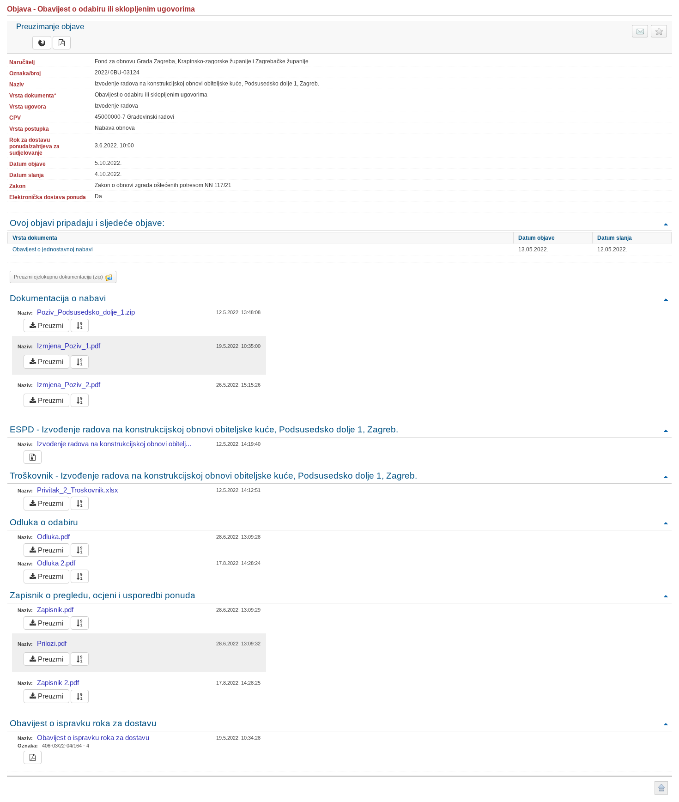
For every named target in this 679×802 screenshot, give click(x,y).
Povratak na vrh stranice (661, 788)
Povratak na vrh (666, 224)
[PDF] (62, 42)
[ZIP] (33, 457)
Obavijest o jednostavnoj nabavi (52, 249)
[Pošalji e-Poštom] (640, 31)
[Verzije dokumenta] (80, 325)
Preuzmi (49, 325)
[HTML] (41, 42)
